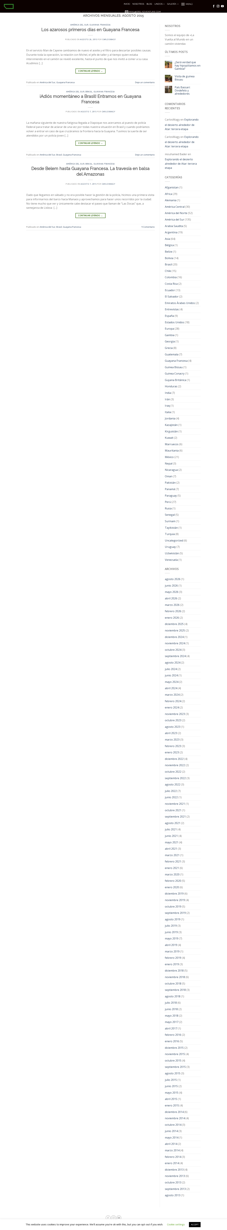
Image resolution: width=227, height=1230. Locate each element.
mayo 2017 (171, 1022)
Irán (167, 399)
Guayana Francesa (100, 25)
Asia (167, 239)
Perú (168, 502)
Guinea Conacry (174, 373)
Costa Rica (171, 284)
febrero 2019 (173, 958)
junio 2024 (171, 675)
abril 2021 (171, 848)
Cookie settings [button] (176, 1224)
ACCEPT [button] (195, 1224)
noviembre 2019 (175, 900)
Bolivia (169, 258)
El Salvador (171, 296)
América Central (175, 207)
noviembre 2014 (175, 1118)
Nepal (168, 463)
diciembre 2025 (174, 624)
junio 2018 (171, 1009)
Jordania (170, 418)
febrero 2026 (173, 611)
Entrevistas (172, 309)
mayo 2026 (171, 592)
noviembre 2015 (175, 1054)
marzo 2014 (172, 1150)
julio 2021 (171, 829)
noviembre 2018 (175, 977)
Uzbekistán (172, 553)
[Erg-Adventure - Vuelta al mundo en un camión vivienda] (60, 6)
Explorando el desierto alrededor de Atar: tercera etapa (182, 124)
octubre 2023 (173, 720)
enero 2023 (172, 752)
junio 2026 (171, 585)
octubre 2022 (173, 771)
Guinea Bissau (174, 367)
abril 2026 (171, 598)
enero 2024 (172, 707)
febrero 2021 (173, 861)
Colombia (171, 277)
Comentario (148, 226)
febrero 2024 (173, 701)
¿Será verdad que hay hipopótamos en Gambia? (187, 65)
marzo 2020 (172, 874)
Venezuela (171, 560)
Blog (149, 4)
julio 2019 (171, 925)
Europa (169, 328)
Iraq (167, 405)
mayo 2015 (171, 1092)
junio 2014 (171, 1131)
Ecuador (170, 290)
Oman (168, 476)
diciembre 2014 (174, 1112)
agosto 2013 (172, 1195)
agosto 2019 (172, 919)
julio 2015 (171, 1080)
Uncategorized (174, 540)
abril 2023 (171, 733)
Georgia (170, 341)
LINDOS (159, 4)
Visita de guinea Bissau (184, 78)
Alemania (170, 200)
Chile (168, 271)
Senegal (170, 515)
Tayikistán (171, 528)
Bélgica (169, 245)
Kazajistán (171, 425)
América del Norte (176, 213)
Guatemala (171, 354)
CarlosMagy (109, 39)
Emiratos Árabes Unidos (180, 303)
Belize (168, 251)
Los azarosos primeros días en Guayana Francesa (90, 29)
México (169, 457)
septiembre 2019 (175, 913)
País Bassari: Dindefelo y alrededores (182, 90)
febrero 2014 (173, 1157)
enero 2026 (172, 617)
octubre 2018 (173, 983)
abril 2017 (171, 1028)
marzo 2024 (172, 694)
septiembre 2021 (175, 816)
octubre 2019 (173, 906)
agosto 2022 (172, 784)
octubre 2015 (173, 1060)
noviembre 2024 (175, 643)
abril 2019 (171, 945)
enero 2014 (172, 1163)
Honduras (171, 386)
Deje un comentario (145, 82)
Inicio (127, 4)
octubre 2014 (173, 1125)
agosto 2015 (172, 1073)
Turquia (170, 534)
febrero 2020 (173, 881)
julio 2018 (171, 1002)
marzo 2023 (172, 739)
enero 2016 (172, 1041)
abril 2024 (171, 688)
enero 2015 (172, 1105)
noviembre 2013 (175, 1176)
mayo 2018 (171, 1015)
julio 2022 (171, 791)
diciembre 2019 (174, 893)
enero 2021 (172, 868)
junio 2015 (171, 1086)
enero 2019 (172, 964)
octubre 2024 (173, 650)
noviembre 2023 (175, 714)
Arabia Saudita (174, 226)
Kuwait (169, 438)
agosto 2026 (172, 579)
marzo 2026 (172, 605)
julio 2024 (171, 669)
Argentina (171, 232)
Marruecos (171, 444)
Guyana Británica (175, 380)
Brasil (88, 91)
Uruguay (170, 547)
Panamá (170, 489)
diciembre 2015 (174, 1048)
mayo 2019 (171, 938)
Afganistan (171, 187)
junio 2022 (171, 797)
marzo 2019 (172, 951)
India (168, 393)
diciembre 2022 (174, 759)
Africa (168, 194)
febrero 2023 (173, 746)
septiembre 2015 (175, 1067)
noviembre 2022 (175, 765)
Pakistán (170, 482)
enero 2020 (172, 887)
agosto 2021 (172, 823)
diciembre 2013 (174, 1169)
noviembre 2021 (175, 804)
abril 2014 (171, 1144)
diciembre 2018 (174, 970)
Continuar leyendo (90, 71)
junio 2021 (171, 836)
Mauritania (172, 450)
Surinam (170, 521)
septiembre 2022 (175, 778)
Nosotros (138, 4)
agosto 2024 (172, 662)
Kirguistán (171, 431)
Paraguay (171, 495)
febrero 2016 (173, 1035)
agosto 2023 (172, 727)
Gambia (169, 335)
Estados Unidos (174, 322)
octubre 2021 (173, 810)
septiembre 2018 (175, 990)
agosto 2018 (172, 996)
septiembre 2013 (175, 1189)
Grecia (169, 348)
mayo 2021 (171, 842)
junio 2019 (171, 932)
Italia (168, 412)
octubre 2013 (173, 1182)
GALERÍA (171, 4)
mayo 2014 (171, 1137)
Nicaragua (171, 470)
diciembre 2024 (174, 637)
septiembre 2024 (175, 656)
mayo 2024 (171, 682)
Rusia (168, 508)
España (169, 316)
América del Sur (79, 25)
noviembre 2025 (175, 630)
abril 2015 (171, 1099)
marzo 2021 (172, 855)
